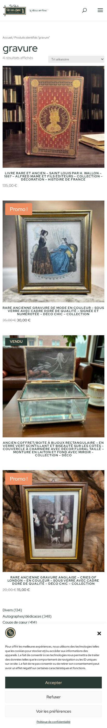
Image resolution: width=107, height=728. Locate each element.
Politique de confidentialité (53, 722)
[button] (99, 633)
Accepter (53, 682)
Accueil (7, 37)
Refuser (53, 697)
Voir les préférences (53, 711)
